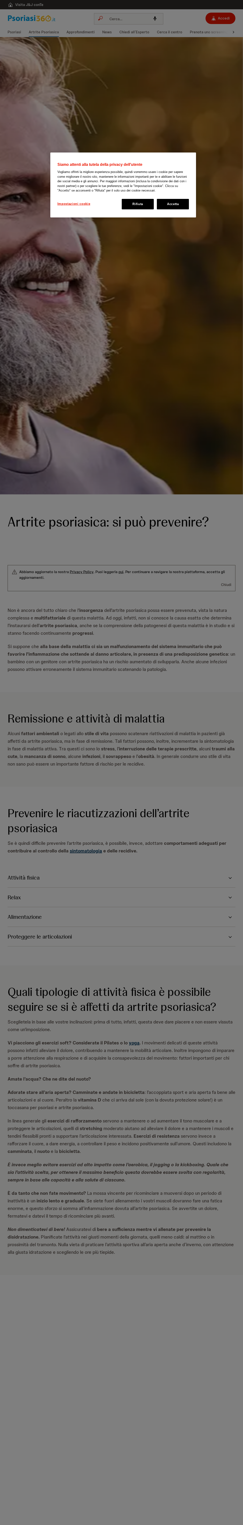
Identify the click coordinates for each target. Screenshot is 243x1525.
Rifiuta (137, 204)
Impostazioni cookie (73, 204)
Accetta (173, 204)
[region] (123, 184)
